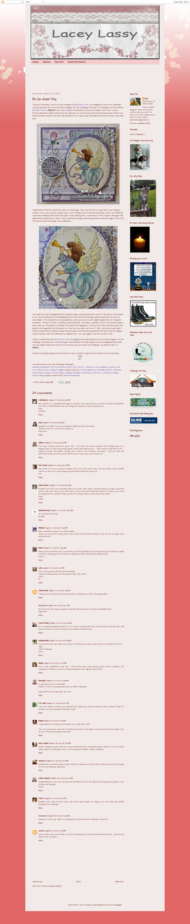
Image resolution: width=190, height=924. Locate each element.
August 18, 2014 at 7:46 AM (60, 640)
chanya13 (42, 761)
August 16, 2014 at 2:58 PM (59, 400)
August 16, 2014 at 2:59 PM (53, 423)
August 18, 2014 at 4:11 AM (59, 605)
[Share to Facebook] (67, 382)
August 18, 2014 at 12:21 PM (58, 703)
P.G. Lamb (42, 703)
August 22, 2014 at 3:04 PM (59, 816)
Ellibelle (41, 528)
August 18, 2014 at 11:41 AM (55, 663)
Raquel (41, 721)
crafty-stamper (45, 778)
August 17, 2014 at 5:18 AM (59, 465)
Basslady (42, 681)
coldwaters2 (43, 400)
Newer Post (37, 882)
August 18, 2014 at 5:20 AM (61, 623)
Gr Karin (42, 516)
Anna (40, 423)
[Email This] (59, 382)
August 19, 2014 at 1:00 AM (57, 761)
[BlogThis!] (62, 382)
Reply (41, 415)
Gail (146, 99)
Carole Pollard (44, 623)
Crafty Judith (43, 590)
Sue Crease (43, 465)
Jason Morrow (99, 905)
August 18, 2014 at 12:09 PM (57, 681)
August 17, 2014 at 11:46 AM (56, 528)
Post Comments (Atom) (52, 886)
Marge (41, 663)
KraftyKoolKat (44, 640)
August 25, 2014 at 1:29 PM (55, 831)
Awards (46, 62)
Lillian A (41, 443)
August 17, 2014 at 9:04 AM (60, 485)
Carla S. (41, 798)
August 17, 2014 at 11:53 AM (55, 548)
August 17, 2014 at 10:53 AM (62, 510)
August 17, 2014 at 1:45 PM (59, 590)
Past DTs (59, 62)
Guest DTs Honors (77, 62)
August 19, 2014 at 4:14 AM (62, 778)
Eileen (41, 548)
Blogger (119, 905)
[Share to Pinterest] (69, 382)
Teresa (41, 831)
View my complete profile (140, 123)
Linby (41, 568)
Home (36, 62)
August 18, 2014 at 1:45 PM (55, 721)
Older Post (119, 882)
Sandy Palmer (44, 485)
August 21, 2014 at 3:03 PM (55, 798)
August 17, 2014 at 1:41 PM (53, 568)
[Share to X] (64, 382)
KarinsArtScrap (44, 510)
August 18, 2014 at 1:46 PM (60, 743)
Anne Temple (44, 743)
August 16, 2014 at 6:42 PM (55, 443)
